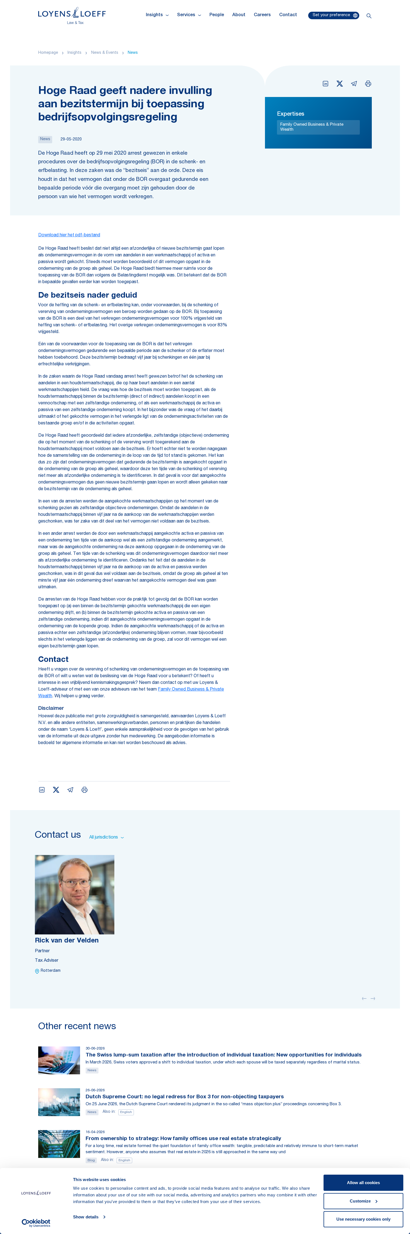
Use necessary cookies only (363, 1219)
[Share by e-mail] (354, 83)
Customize (360, 1201)
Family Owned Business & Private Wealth (311, 127)
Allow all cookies (363, 1182)
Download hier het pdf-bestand (69, 235)
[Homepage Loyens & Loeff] (72, 15)
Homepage (48, 53)
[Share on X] (339, 83)
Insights (74, 53)
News (133, 53)
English (126, 1112)
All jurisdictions (103, 837)
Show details (85, 1216)
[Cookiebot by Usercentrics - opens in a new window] (36, 1223)
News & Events (104, 53)
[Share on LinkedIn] (325, 83)
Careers (262, 15)
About (238, 15)
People (216, 15)
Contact (288, 15)
